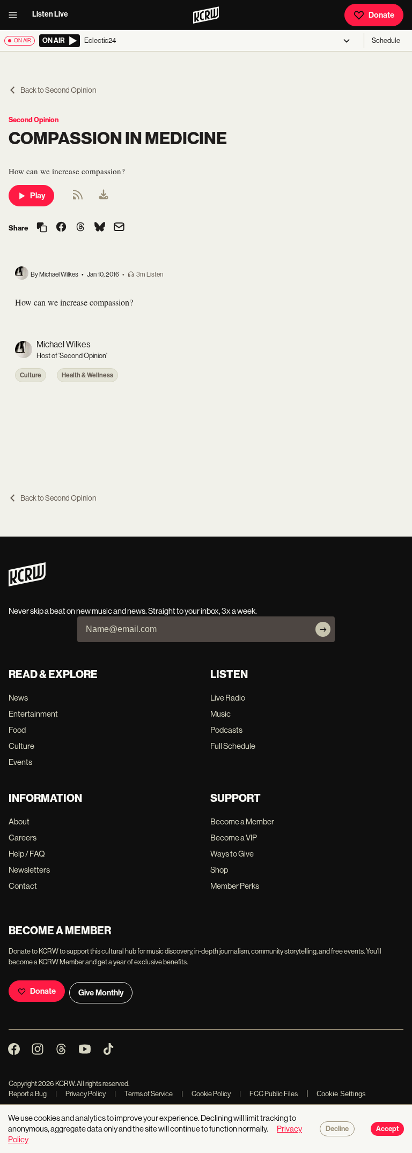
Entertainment (33, 713)
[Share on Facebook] (61, 227)
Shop (219, 869)
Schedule (386, 40)
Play (37, 195)
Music (220, 713)
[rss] (77, 198)
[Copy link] (41, 228)
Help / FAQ (27, 853)
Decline (337, 1129)
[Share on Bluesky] (99, 227)
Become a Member (242, 821)
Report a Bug (28, 1094)
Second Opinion (33, 120)
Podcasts (226, 729)
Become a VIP (233, 837)
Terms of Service (143, 1094)
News (18, 697)
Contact (23, 885)
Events (20, 762)
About (19, 821)
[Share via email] (119, 228)
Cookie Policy (206, 1094)
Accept (387, 1129)
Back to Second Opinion (58, 90)
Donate (381, 15)
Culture (30, 375)
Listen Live (50, 14)
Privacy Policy (80, 1094)
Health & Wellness (87, 375)
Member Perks (234, 885)
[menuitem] (103, 195)
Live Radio (227, 697)
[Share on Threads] (80, 227)
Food (17, 729)
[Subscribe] (322, 629)
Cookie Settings (341, 1094)
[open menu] (16, 15)
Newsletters (29, 869)
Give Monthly (100, 993)
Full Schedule (232, 745)
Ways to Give (232, 853)
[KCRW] (27, 583)
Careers (22, 837)
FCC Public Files (268, 1094)
